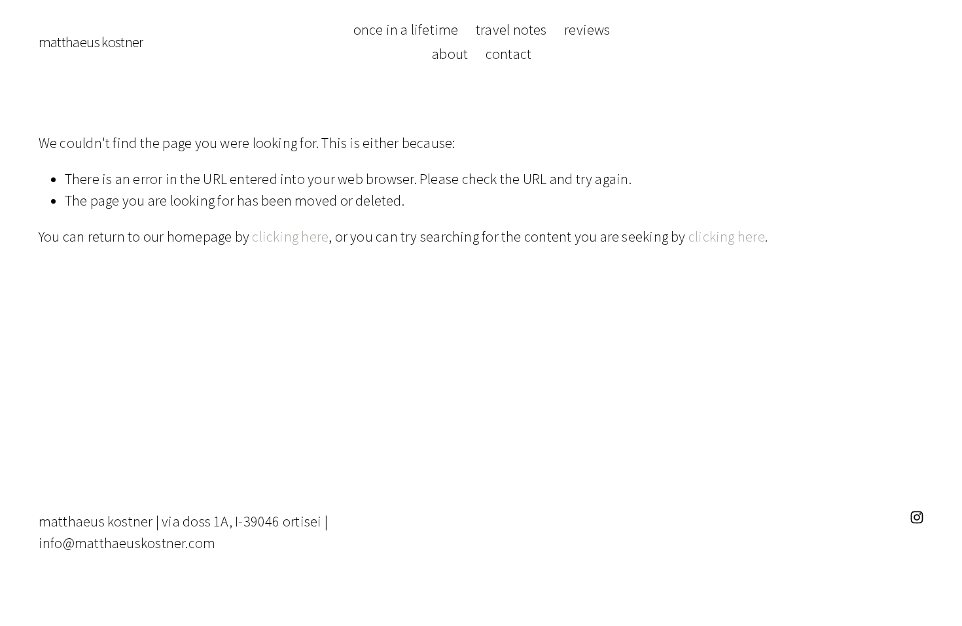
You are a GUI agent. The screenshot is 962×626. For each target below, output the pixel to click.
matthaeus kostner (91, 42)
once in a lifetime (406, 29)
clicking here (290, 236)
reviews (587, 29)
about (450, 54)
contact (509, 54)
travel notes (511, 29)
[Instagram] (916, 517)
